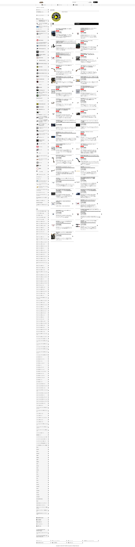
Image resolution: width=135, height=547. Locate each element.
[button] (91, 5)
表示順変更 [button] (78, 23)
